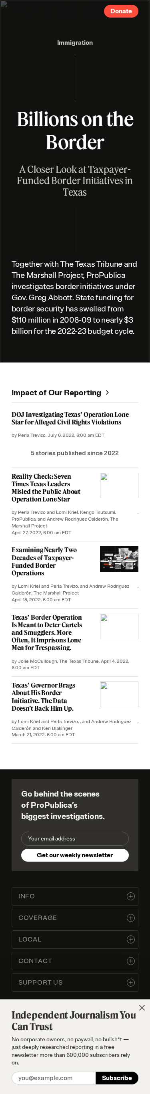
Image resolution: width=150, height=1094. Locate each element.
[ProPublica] (44, 11)
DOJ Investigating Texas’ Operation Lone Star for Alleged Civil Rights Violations (70, 418)
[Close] (142, 1008)
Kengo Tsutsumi (97, 512)
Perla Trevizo (32, 435)
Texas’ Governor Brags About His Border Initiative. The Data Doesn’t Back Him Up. (43, 696)
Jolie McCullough (37, 661)
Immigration (75, 43)
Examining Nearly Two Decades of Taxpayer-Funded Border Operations (44, 561)
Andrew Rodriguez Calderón (77, 519)
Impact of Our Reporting (56, 393)
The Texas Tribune (79, 661)
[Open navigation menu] (94, 11)
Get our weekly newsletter (75, 855)
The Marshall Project (56, 593)
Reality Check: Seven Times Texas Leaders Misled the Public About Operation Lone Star (46, 487)
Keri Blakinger (57, 728)
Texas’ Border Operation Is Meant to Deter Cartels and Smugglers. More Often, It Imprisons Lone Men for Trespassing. (47, 632)
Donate (121, 11)
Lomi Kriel (67, 512)
